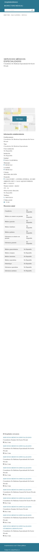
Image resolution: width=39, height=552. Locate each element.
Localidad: (7, 167)
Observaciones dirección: (11, 190)
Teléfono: (6, 195)
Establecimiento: (9, 137)
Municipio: (7, 163)
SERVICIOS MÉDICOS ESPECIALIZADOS (17, 437)
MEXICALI (24, 15)
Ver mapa (19, 119)
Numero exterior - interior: (11, 186)
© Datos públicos (15, 545)
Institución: (7, 153)
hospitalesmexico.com (10, 545)
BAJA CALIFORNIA (15, 15)
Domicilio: (7, 177)
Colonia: (6, 172)
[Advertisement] (19, 36)
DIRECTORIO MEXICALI (14, 6)
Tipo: (5, 144)
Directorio (7, 15)
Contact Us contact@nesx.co (12, 550)
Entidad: (6, 158)
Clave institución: (9, 148)
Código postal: (8, 200)
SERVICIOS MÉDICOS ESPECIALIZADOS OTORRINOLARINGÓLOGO (17, 527)
